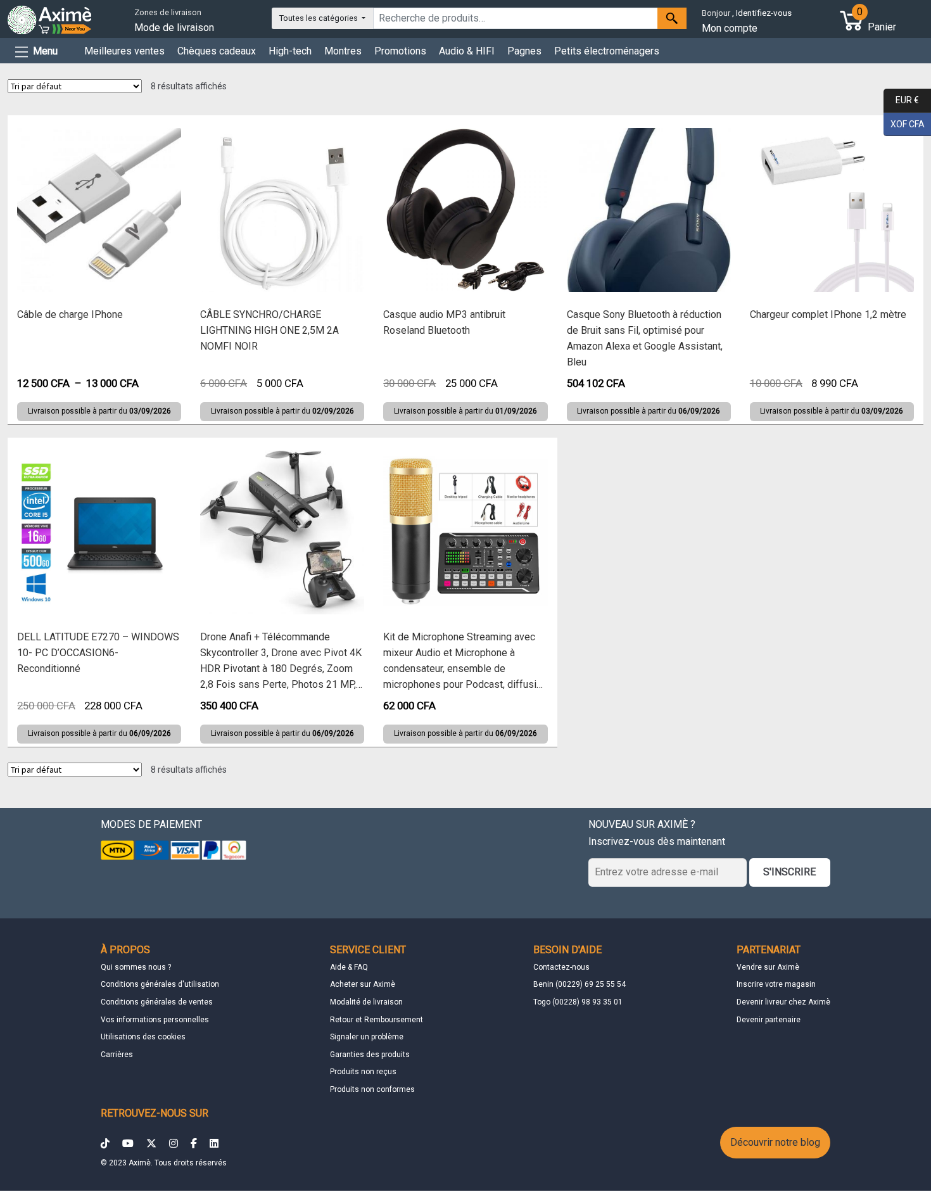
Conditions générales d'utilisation (160, 984)
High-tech (290, 51)
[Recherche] (672, 18)
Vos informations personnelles (155, 1019)
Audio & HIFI (467, 51)
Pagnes (524, 51)
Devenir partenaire (769, 1019)
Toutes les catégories (319, 18)
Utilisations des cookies (143, 1036)
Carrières (117, 1054)
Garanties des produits (370, 1054)
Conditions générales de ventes (157, 1002)
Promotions (400, 51)
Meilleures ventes (124, 51)
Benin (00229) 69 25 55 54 (579, 984)
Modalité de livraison (366, 1002)
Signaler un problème (366, 1036)
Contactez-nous (561, 967)
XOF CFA (904, 123)
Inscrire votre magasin (776, 984)
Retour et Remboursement (376, 1019)
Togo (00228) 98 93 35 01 (578, 1002)
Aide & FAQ (349, 967)
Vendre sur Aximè (768, 967)
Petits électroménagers (606, 51)
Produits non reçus (363, 1071)
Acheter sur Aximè (362, 984)
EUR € (901, 99)
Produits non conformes (372, 1089)
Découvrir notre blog (775, 1142)
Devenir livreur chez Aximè (783, 1002)
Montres (343, 51)
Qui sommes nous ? (136, 967)
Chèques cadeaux (216, 51)
